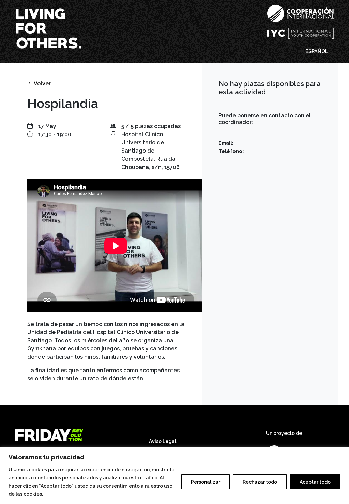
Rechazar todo (260, 482)
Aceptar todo (315, 482)
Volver (42, 83)
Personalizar (205, 482)
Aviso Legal (162, 441)
